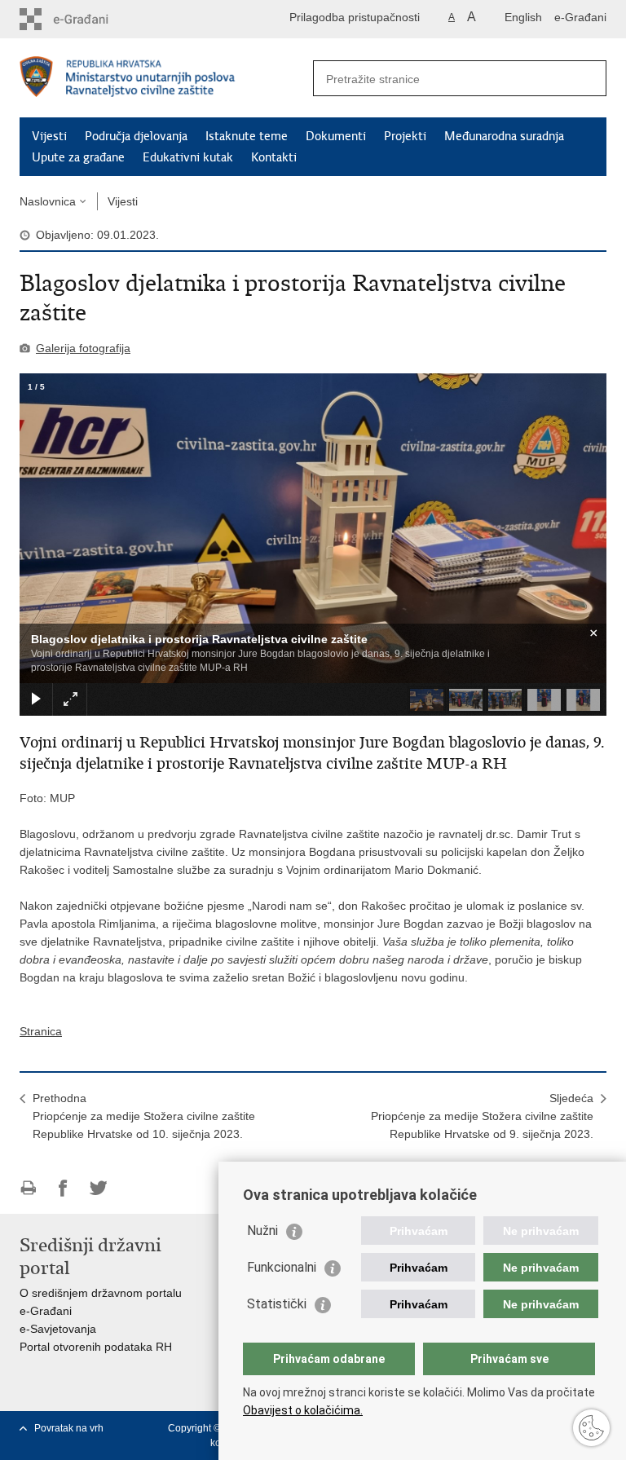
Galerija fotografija (83, 348)
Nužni (262, 1230)
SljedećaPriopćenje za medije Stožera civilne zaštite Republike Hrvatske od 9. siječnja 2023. (482, 1116)
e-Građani (580, 17)
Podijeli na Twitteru (98, 1188)
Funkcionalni (281, 1267)
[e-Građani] (89, 19)
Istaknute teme (246, 136)
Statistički (276, 1304)
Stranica (41, 1031)
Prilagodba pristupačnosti (354, 17)
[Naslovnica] (166, 78)
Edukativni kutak (188, 157)
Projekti (405, 136)
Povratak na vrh (69, 1428)
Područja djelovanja (136, 136)
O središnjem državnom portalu (101, 1292)
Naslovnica (48, 201)
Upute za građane (78, 157)
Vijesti (49, 136)
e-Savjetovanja (58, 1328)
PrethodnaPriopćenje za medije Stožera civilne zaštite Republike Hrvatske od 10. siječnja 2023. (144, 1116)
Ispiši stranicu (28, 1188)
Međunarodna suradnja (504, 136)
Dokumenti (336, 136)
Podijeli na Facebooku (63, 1188)
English (523, 17)
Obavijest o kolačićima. (303, 1410)
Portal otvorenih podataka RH (96, 1346)
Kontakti (274, 157)
